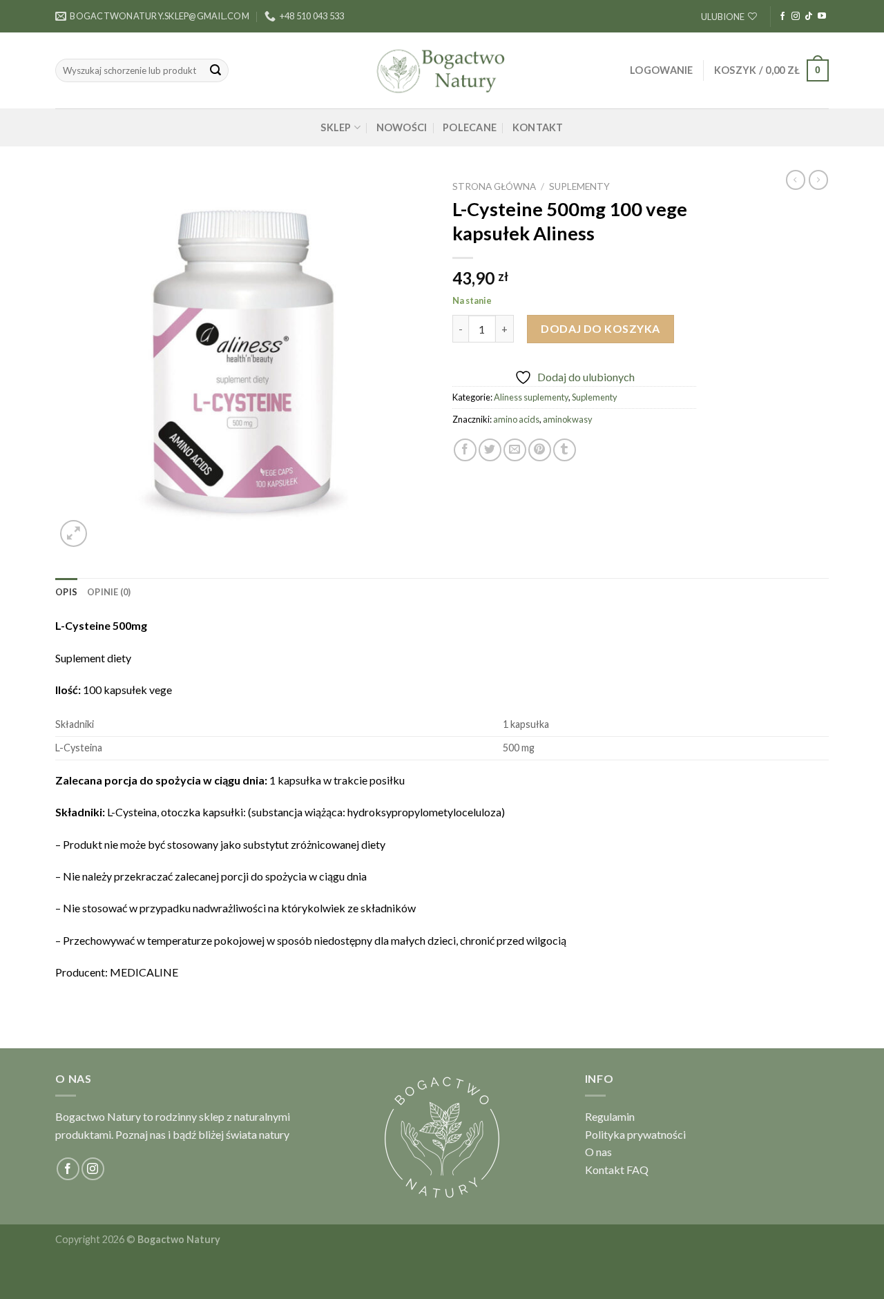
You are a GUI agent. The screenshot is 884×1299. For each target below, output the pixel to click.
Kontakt (604, 1169)
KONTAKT (538, 127)
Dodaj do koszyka (600, 328)
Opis (66, 591)
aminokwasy (568, 419)
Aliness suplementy (531, 397)
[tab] (66, 592)
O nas (598, 1151)
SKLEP (335, 127)
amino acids (516, 419)
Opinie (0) (109, 591)
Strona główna (494, 186)
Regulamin (610, 1116)
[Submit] (215, 70)
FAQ (637, 1169)
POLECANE (470, 127)
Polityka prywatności (635, 1134)
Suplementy (579, 186)
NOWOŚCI (401, 127)
